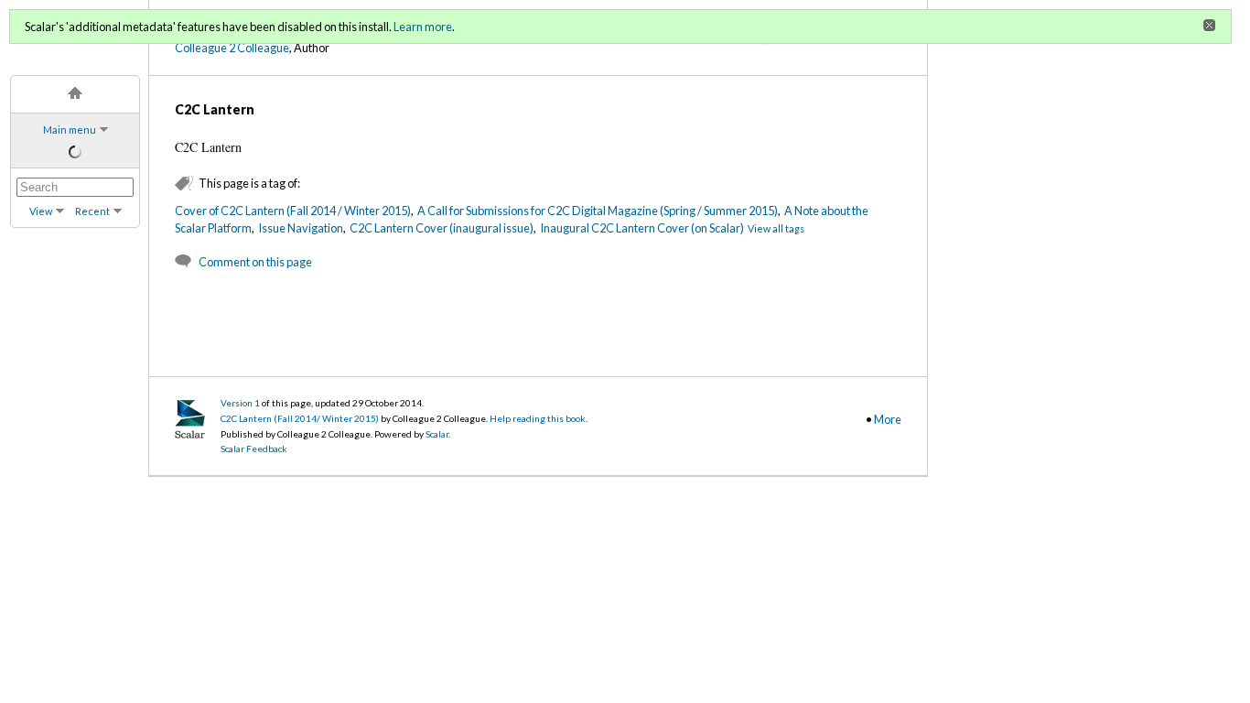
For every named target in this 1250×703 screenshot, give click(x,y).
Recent (92, 211)
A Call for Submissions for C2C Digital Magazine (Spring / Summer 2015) (597, 210)
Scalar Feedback (254, 448)
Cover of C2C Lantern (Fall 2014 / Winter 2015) (293, 210)
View (40, 211)
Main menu (69, 129)
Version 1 (240, 402)
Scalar (437, 433)
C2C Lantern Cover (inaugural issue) (441, 228)
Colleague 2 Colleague (232, 47)
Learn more (422, 26)
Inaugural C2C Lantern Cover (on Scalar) (642, 228)
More (887, 419)
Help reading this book (538, 418)
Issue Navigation (300, 228)
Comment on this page (255, 261)
